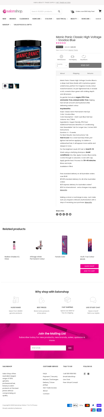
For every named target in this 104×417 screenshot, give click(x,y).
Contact (46, 394)
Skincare (85, 19)
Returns (90, 73)
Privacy (34, 405)
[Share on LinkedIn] (67, 214)
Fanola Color (60, 257)
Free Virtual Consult (70, 382)
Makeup (6, 24)
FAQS (45, 373)
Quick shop (89, 266)
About (62, 73)
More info (63, 190)
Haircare (36, 19)
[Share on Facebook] (57, 214)
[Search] (59, 11)
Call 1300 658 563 (69, 373)
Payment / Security (50, 376)
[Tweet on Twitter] (60, 214)
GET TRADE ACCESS (63, 2)
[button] (61, 43)
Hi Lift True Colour (87, 257)
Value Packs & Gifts (23, 24)
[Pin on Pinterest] (70, 214)
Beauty (74, 19)
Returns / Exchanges (50, 379)
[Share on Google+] (63, 214)
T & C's (29, 405)
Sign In (98, 19)
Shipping (76, 73)
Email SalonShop (69, 376)
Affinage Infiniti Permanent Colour (37, 258)
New (4, 19)
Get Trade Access (50, 388)
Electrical (61, 19)
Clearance (24, 19)
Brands (13, 19)
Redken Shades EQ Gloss (12, 258)
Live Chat (66, 379)
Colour (48, 19)
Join (70, 348)
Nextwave (18, 408)
